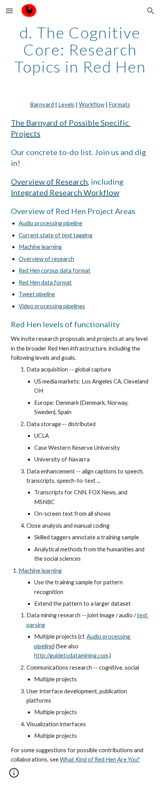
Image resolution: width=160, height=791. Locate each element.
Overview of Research (49, 181)
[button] (9, 10)
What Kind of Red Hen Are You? (100, 759)
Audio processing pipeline (50, 223)
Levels (66, 104)
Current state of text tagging (55, 235)
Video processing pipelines (52, 306)
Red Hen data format (45, 282)
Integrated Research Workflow (65, 192)
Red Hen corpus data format (54, 270)
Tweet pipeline (37, 294)
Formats (119, 104)
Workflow (91, 104)
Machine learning (40, 247)
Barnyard (42, 104)
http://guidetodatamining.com (71, 655)
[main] (80, 49)
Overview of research (46, 259)
